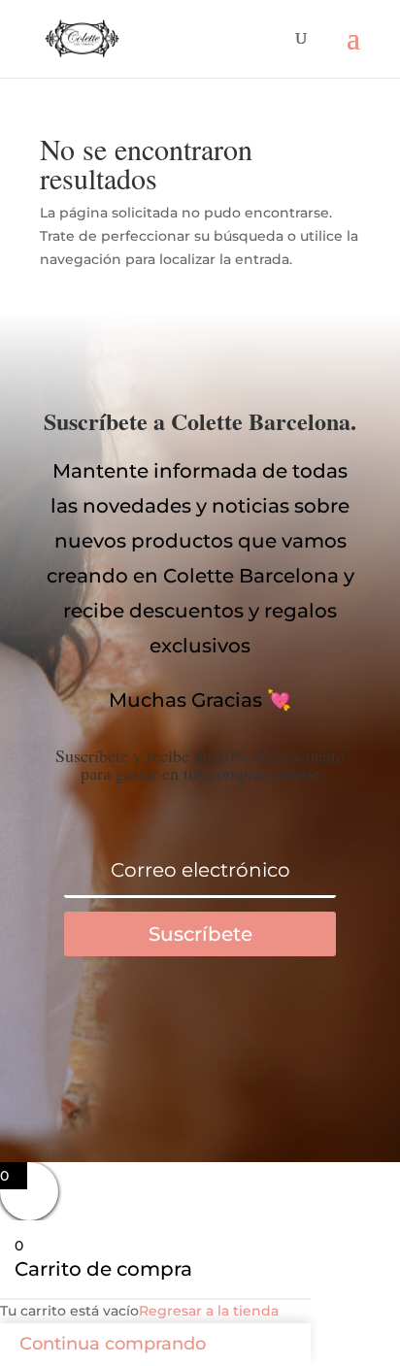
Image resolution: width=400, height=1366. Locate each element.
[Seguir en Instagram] (277, 1035)
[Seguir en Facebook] (122, 1035)
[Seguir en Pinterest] (200, 1035)
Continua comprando (112, 1343)
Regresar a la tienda (209, 1310)
